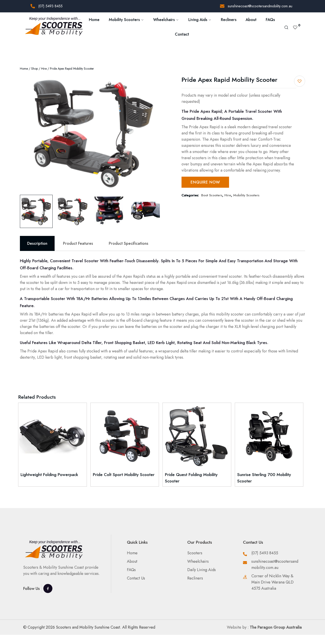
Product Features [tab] (78, 243)
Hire (44, 68)
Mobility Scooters (246, 195)
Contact (182, 34)
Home (94, 20)
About (251, 20)
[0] (295, 27)
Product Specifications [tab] (128, 243)
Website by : (264, 627)
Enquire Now (205, 182)
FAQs (270, 20)
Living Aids (197, 20)
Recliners (229, 20)
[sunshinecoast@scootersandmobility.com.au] (222, 6)
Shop (34, 68)
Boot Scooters (211, 195)
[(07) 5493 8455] (33, 6)
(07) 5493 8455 (50, 6)
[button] (299, 81)
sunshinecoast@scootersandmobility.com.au (260, 6)
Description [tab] (37, 243)
